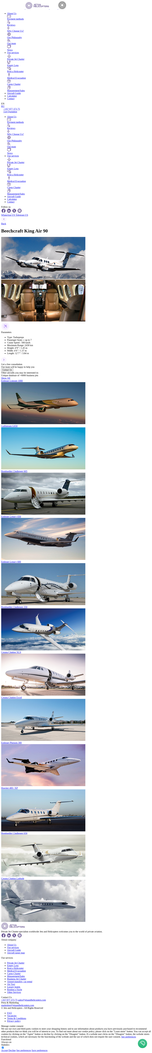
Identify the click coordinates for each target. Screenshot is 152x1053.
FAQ (9, 1013)
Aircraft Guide (14, 93)
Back (3, 223)
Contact (10, 98)
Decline (12, 1050)
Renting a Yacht (14, 989)
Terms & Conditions (16, 1018)
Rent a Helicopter (15, 968)
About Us (11, 13)
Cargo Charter (13, 973)
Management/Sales (16, 976)
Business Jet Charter (16, 979)
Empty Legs (13, 965)
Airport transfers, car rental (19, 981)
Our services (13, 52)
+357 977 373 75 (12, 109)
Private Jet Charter (15, 963)
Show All (5, 378)
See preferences (128, 1036)
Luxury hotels (13, 987)
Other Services (14, 992)
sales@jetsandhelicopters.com (32, 1000)
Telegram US (22, 215)
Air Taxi (11, 984)
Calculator (12, 96)
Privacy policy (14, 1021)
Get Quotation (10, 111)
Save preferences (40, 1050)
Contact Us (7, 370)
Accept (4, 1050)
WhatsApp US (8, 215)
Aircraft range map (16, 953)
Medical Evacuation (16, 971)
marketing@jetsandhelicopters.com (17, 1005)
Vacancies (11, 1015)
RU (3, 106)
